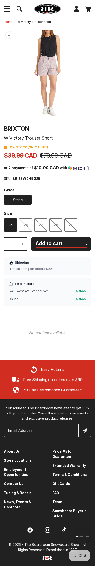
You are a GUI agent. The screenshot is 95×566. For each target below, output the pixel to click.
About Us (12, 451)
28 (56, 225)
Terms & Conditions (69, 474)
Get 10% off (82, 536)
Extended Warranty (69, 465)
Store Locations (18, 460)
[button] (7, 9)
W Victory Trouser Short (34, 22)
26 (25, 225)
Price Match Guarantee (63, 454)
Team (57, 502)
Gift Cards (61, 484)
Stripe (18, 199)
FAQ (55, 493)
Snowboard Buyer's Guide (69, 513)
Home (8, 22)
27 (40, 225)
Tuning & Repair (17, 493)
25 (10, 225)
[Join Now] (84, 430)
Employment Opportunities (16, 472)
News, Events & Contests (17, 504)
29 (71, 225)
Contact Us (14, 484)
